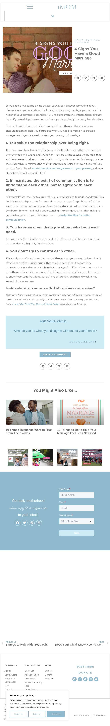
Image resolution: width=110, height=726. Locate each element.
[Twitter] (25, 523)
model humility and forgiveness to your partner (61, 168)
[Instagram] (39, 523)
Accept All (56, 714)
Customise (18, 714)
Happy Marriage (86, 40)
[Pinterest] (32, 523)
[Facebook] (17, 523)
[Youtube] (96, 679)
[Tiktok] (80, 679)
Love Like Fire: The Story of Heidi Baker (35, 304)
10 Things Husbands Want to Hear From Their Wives (29, 431)
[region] (37, 705)
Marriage (81, 42)
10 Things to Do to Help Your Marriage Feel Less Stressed (76, 431)
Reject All (37, 714)
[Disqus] (55, 591)
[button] (52, 16)
